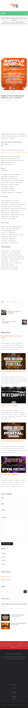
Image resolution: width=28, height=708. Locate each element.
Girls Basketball (19, 22)
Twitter (3, 564)
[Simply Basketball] (14, 5)
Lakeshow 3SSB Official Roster (10, 474)
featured (13, 22)
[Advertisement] (14, 41)
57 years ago (6, 576)
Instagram (3, 553)
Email (2, 503)
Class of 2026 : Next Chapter (9, 405)
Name (2, 497)
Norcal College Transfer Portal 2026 (12, 441)
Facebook (3, 560)
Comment (3, 517)
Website (3, 510)
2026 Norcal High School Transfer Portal (13, 371)
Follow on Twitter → (6, 579)
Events (7, 22)
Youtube (3, 557)
